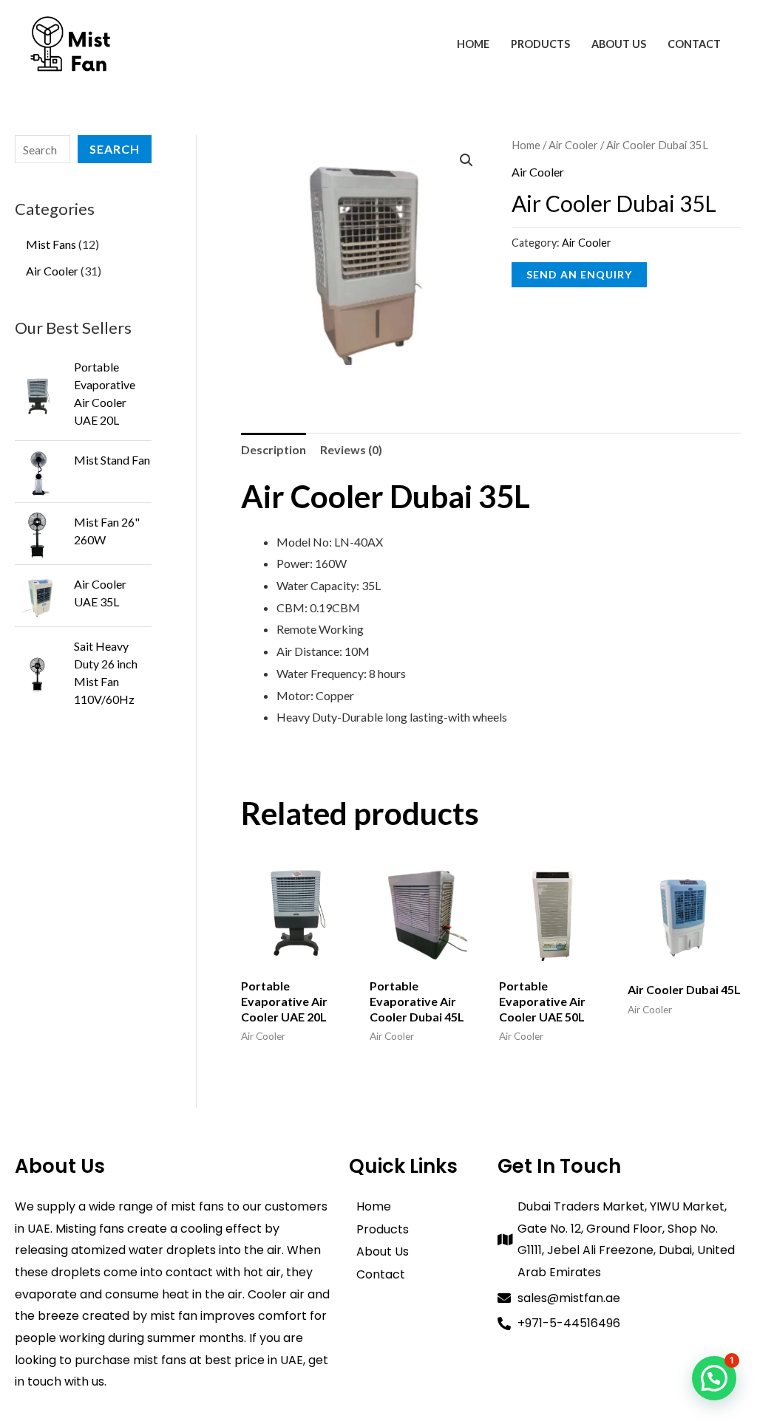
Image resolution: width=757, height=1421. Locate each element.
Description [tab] (273, 449)
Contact (694, 44)
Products (540, 44)
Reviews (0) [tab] (351, 449)
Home (473, 44)
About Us (618, 44)
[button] (466, 160)
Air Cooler (573, 144)
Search (114, 149)
